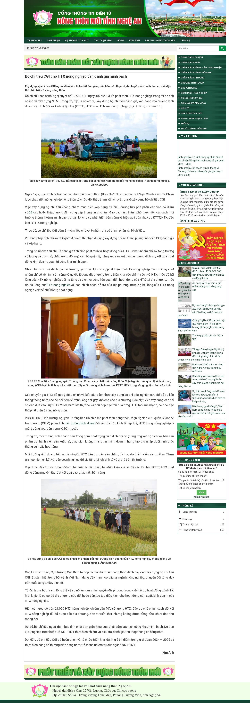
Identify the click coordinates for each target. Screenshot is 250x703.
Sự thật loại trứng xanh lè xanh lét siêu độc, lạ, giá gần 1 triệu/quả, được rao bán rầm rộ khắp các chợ (208, 396)
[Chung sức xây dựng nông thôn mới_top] (99, 62)
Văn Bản (134, 40)
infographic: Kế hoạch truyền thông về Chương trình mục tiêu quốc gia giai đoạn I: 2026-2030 (200, 165)
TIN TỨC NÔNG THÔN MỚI (160, 40)
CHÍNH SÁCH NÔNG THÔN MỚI (196, 72)
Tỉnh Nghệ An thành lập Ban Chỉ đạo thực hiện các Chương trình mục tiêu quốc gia (200, 174)
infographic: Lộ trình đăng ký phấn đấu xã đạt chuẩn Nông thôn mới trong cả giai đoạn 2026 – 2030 (201, 154)
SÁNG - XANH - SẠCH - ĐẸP (194, 118)
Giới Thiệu (53, 40)
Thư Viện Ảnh (103, 40)
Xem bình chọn (202, 496)
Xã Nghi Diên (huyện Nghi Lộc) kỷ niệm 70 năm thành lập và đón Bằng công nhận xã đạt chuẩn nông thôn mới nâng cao (201, 354)
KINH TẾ (185, 108)
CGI (30, 212)
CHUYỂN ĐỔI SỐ (189, 88)
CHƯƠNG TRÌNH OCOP (192, 83)
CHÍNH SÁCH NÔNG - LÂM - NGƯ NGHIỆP (201, 67)
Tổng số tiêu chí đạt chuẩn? (192, 476)
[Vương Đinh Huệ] (99, 672)
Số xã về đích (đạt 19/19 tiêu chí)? (196, 471)
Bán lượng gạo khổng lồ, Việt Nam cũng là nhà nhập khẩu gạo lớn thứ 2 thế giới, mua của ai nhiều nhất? (201, 411)
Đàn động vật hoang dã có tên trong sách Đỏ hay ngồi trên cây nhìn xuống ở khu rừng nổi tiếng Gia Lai (201, 381)
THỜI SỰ (185, 123)
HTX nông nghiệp (58, 285)
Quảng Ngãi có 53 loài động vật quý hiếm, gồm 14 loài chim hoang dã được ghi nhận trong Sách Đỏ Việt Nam (201, 325)
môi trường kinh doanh (79, 423)
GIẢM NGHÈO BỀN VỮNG (193, 103)
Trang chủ (34, 40)
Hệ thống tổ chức (77, 40)
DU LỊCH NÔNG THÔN (191, 98)
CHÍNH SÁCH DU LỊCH (192, 57)
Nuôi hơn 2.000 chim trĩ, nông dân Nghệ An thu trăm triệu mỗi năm (207, 368)
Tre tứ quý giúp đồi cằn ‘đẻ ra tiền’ (207, 337)
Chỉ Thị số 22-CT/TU (193, 209)
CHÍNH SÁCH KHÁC (191, 62)
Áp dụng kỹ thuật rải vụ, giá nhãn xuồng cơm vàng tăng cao (206, 286)
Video (120, 40)
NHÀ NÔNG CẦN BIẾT (191, 113)
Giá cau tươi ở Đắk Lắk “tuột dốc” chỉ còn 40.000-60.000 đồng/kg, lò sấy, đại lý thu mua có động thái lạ (208, 273)
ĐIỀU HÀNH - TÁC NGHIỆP (194, 93)
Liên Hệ (185, 40)
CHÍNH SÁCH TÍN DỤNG (192, 78)
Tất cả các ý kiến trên (189, 488)
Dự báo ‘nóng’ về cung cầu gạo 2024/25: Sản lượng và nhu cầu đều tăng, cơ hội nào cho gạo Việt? (201, 310)
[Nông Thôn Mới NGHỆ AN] (39, 690)
